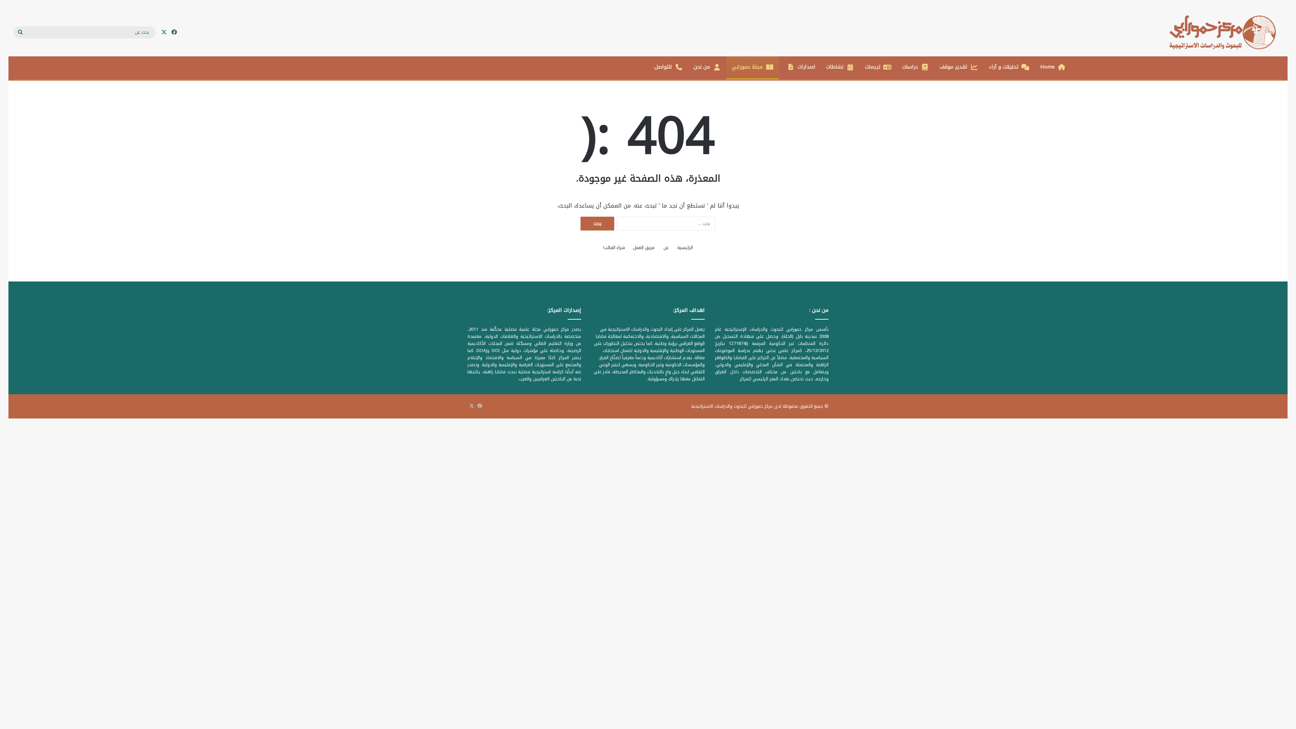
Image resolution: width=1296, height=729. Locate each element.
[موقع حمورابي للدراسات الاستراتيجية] (1225, 32)
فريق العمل (643, 247)
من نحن (702, 67)
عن (666, 247)
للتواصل (663, 67)
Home (1047, 67)
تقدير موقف (953, 67)
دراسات (910, 67)
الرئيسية (685, 247)
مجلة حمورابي (747, 67)
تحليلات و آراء (1004, 67)
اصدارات (806, 67)
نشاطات (834, 67)
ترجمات (873, 67)
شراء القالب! (614, 247)
